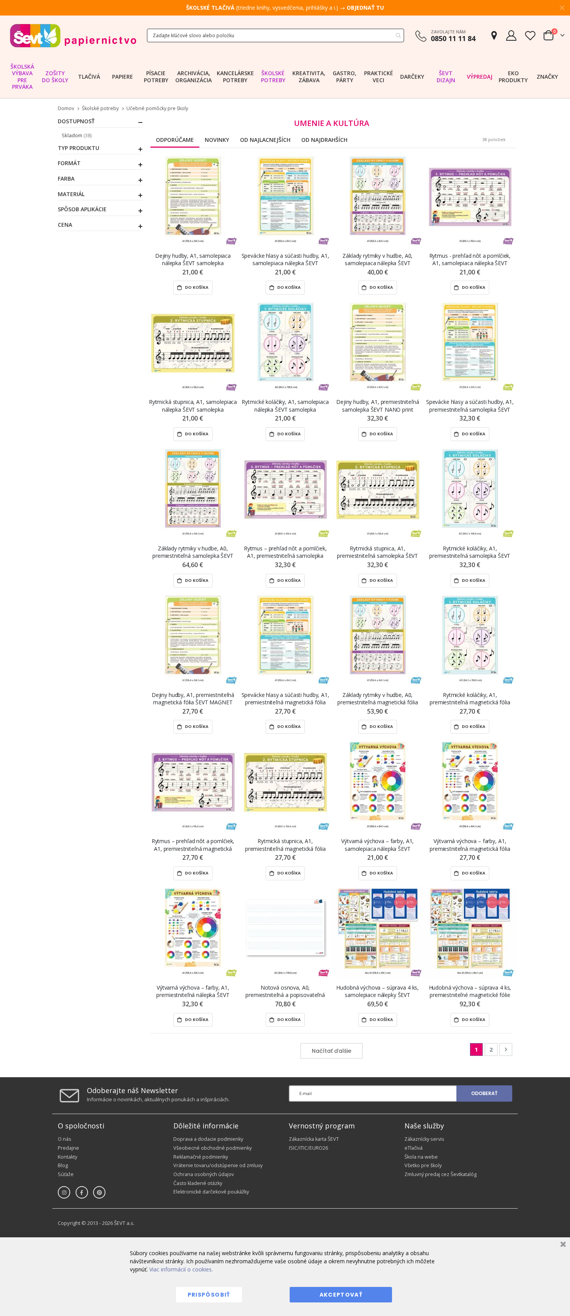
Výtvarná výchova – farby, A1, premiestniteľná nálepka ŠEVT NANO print (192, 991)
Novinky (217, 139)
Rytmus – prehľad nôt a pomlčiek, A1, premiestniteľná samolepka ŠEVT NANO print (285, 552)
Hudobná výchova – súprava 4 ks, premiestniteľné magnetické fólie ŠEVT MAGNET (470, 991)
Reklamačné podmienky (200, 1157)
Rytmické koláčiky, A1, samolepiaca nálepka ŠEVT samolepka (285, 405)
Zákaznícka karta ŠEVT (314, 1139)
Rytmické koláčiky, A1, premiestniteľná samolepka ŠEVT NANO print (469, 552)
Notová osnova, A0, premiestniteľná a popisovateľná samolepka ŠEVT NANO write (285, 991)
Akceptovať (341, 1295)
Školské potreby (100, 108)
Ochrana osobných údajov (203, 1174)
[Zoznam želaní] (530, 35)
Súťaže (66, 1174)
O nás (64, 1139)
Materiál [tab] (71, 194)
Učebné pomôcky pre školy (157, 108)
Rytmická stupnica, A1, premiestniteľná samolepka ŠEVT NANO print (377, 552)
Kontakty (67, 1157)
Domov (66, 108)
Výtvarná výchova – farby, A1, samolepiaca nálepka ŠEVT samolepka (377, 844)
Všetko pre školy (423, 1165)
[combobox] (275, 35)
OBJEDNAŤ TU (365, 7)
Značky (547, 76)
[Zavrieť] (562, 1245)
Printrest (99, 1192)
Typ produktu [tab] (78, 148)
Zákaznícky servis (424, 1139)
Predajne (68, 1148)
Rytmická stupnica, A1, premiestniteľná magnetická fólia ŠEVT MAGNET (285, 844)
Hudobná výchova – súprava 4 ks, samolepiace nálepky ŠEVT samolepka (377, 991)
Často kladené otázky (197, 1183)
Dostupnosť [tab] (76, 121)
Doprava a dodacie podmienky (208, 1139)
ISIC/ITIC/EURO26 (308, 1148)
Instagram (64, 1192)
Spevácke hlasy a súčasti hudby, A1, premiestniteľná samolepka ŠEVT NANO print (470, 405)
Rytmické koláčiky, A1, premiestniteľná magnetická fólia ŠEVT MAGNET (470, 698)
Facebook (82, 1192)
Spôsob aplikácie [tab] (82, 209)
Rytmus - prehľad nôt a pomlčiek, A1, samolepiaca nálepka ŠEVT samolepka (470, 259)
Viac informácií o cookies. (181, 1269)
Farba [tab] (66, 178)
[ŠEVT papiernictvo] (72, 35)
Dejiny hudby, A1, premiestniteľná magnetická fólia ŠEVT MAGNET (193, 698)
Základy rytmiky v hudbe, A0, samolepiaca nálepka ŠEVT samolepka (377, 259)
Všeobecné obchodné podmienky (212, 1148)
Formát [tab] (69, 163)
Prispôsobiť (209, 1295)
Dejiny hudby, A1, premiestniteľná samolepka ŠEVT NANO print (377, 405)
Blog (63, 1165)
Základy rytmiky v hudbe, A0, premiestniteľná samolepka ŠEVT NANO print (192, 552)
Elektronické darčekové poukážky (211, 1191)
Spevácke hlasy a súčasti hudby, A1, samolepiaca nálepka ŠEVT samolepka (285, 259)
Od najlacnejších (265, 139)
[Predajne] (494, 35)
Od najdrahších (324, 139)
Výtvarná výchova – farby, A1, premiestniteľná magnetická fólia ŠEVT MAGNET (470, 844)
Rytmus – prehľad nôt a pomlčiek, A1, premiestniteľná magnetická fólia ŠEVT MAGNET (193, 844)
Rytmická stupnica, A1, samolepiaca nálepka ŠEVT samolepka (193, 405)
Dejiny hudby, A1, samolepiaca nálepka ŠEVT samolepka (193, 259)
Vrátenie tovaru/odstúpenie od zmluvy (218, 1165)
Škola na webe (421, 1157)
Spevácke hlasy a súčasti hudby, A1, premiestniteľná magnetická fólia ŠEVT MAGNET (285, 698)
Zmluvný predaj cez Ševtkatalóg (440, 1174)
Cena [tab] (65, 224)
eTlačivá (413, 1148)
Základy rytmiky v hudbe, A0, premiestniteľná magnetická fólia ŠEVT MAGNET (377, 698)
